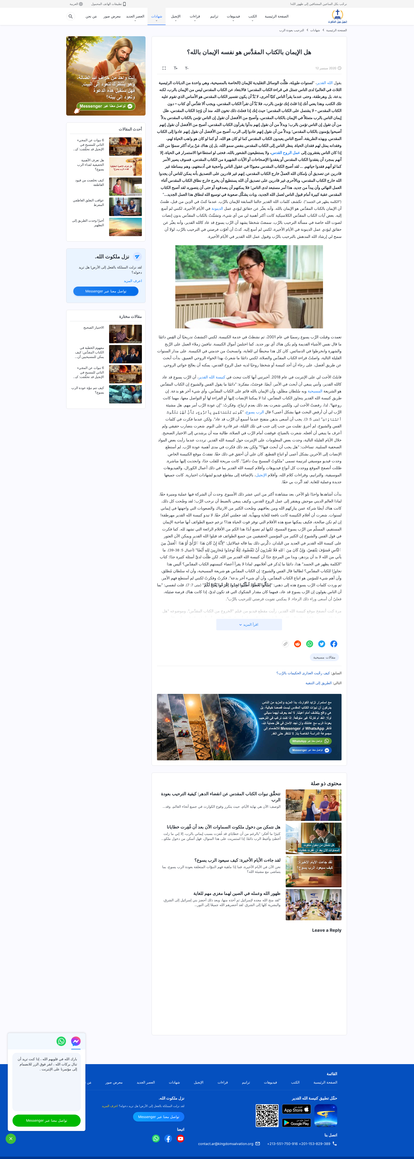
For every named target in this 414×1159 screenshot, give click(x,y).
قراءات (195, 16)
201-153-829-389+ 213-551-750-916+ (298, 1144)
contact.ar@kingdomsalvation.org (225, 1144)
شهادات (156, 16)
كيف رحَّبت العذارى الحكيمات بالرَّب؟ (303, 673)
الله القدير (325, 82)
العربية (74, 4)
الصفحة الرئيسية (277, 16)
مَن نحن (91, 16)
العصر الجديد (135, 16)
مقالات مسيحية (324, 657)
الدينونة (217, 208)
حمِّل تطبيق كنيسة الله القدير (314, 1098)
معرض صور (112, 16)
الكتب (252, 16)
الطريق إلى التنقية (319, 683)
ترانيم (214, 16)
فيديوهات (233, 16)
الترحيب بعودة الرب (291, 30)
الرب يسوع (255, 412)
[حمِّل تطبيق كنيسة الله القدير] (325, 1115)
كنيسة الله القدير (212, 377)
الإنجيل (175, 16)
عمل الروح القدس (285, 152)
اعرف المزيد (133, 281)
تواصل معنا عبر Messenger (105, 291)
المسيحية (315, 391)
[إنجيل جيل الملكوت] (334, 16)
